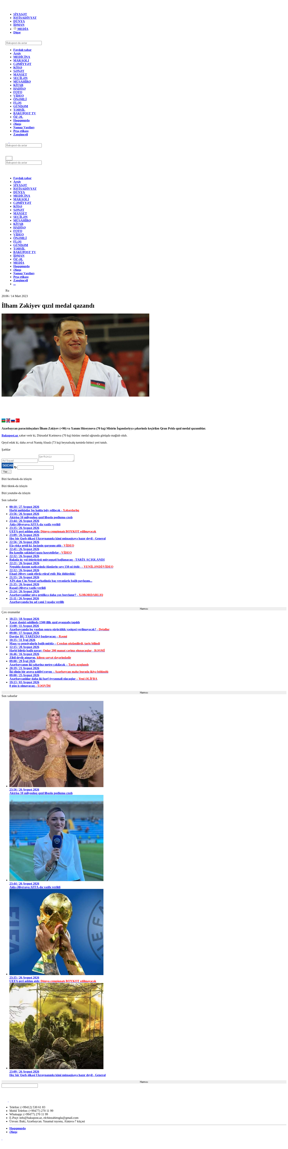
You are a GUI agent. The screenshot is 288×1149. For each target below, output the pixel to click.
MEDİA (22, 29)
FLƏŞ (17, 102)
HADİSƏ (19, 88)
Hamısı (144, 608)
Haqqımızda (21, 120)
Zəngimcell (20, 134)
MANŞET (20, 74)
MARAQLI (21, 60)
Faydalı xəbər (22, 50)
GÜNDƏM (20, 106)
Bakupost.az (10, 435)
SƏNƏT (18, 71)
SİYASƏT (20, 14)
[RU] (13, 421)
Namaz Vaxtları (23, 127)
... (14, 284)
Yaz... (6, 471)
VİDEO (18, 95)
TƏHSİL (19, 109)
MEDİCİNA (21, 57)
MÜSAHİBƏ (22, 81)
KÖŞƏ (17, 67)
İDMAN (18, 24)
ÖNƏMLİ (20, 99)
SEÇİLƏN (20, 78)
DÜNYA (19, 21)
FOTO (17, 92)
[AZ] (3, 421)
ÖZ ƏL (18, 116)
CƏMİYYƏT (22, 64)
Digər (17, 32)
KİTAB (18, 85)
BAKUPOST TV (24, 113)
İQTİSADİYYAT (25, 17)
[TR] (18, 421)
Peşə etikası (20, 131)
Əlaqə (17, 124)
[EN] (8, 421)
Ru (7, 290)
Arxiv (17, 53)
